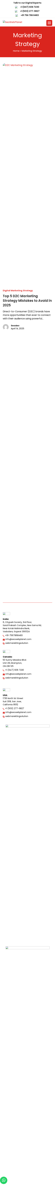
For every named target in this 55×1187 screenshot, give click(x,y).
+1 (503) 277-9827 (29, 11)
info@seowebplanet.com (18, 639)
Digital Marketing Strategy (18, 290)
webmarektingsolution (16, 643)
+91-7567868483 (14, 635)
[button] (49, 23)
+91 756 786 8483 (30, 15)
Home (16, 50)
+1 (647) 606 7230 (29, 6)
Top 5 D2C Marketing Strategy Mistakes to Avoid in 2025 (27, 301)
